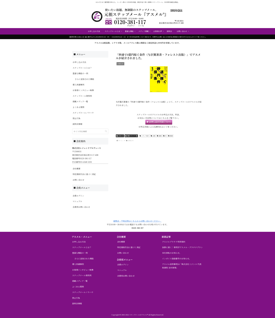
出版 (154, 136)
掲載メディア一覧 (132, 136)
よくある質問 (78, 107)
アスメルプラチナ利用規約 (173, 241)
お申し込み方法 (79, 62)
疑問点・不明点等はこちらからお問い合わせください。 (137, 221)
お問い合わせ (78, 179)
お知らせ (120, 136)
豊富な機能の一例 (80, 73)
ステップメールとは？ (82, 67)
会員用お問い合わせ (81, 207)
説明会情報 (77, 124)
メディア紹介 (145, 136)
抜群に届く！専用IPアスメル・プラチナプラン (182, 247)
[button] (106, 131)
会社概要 (76, 168)
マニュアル (77, 201)
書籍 (160, 136)
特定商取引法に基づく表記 (84, 174)
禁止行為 (76, 118)
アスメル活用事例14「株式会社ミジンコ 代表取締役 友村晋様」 (181, 266)
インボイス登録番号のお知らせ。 (176, 258)
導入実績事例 (78, 84)
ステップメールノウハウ (83, 112)
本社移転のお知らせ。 (171, 252)
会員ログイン (78, 195)
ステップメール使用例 (82, 95)
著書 (171, 136)
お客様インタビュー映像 (83, 90)
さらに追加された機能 (84, 79)
